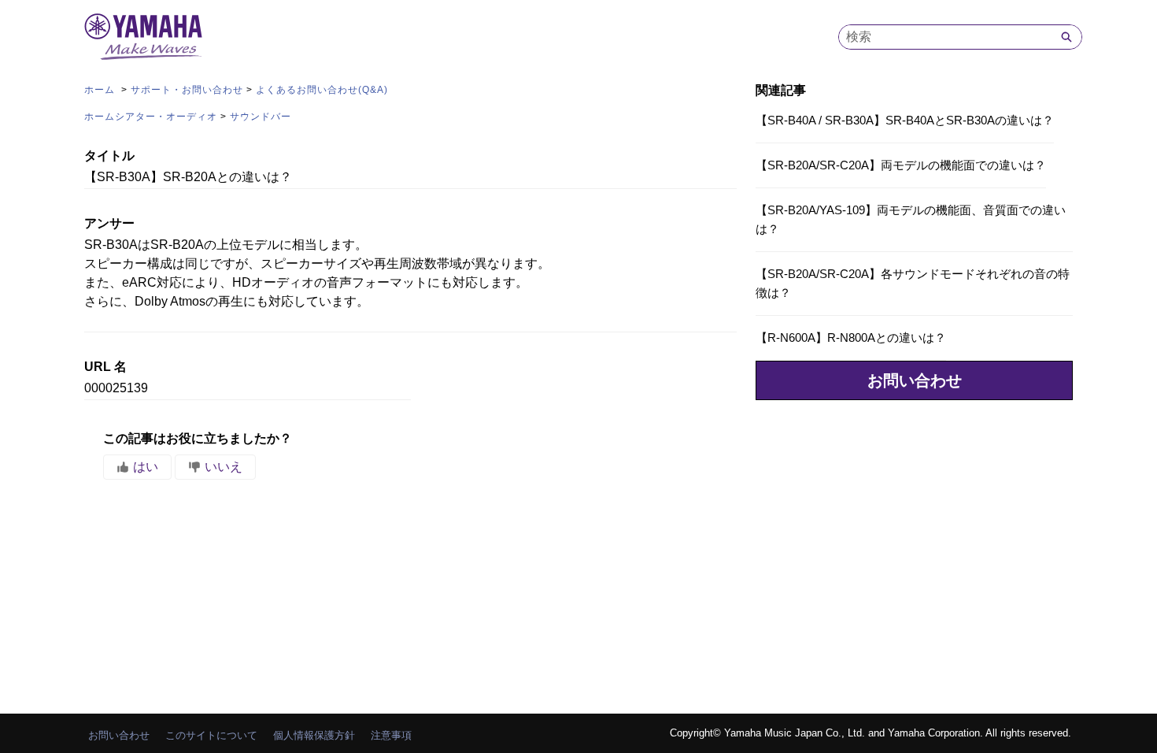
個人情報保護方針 (314, 735)
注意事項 (391, 735)
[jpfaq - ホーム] (143, 36)
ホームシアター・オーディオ (150, 116)
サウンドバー (260, 116)
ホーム (101, 89)
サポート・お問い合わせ (187, 89)
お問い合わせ (914, 380)
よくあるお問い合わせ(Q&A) (322, 89)
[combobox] (945, 37)
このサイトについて (211, 735)
